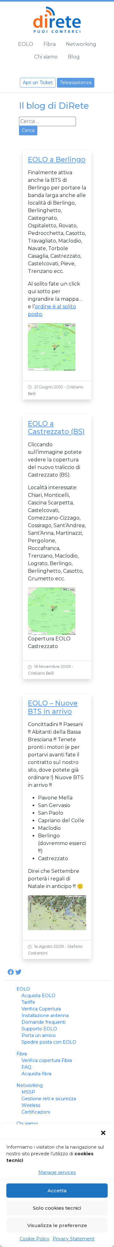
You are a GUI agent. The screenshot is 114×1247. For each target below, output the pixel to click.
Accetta (57, 1191)
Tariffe (28, 1002)
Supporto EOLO (39, 1029)
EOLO (25, 44)
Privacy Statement (73, 1239)
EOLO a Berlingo (57, 159)
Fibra (49, 44)
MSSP (28, 1092)
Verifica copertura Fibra (47, 1060)
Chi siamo (46, 57)
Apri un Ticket (38, 82)
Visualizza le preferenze (57, 1225)
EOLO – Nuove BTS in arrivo (53, 707)
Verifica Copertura (41, 1009)
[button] (104, 1133)
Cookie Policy (34, 1239)
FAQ (26, 1067)
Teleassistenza (76, 82)
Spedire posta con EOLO (49, 1042)
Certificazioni (36, 1112)
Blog (74, 57)
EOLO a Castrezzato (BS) (56, 427)
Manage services (57, 1172)
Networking (81, 44)
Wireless (31, 1105)
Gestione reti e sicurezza (49, 1099)
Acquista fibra (36, 1074)
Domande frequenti (44, 1022)
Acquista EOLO (38, 995)
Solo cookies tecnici (57, 1208)
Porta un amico (39, 1035)
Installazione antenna (45, 1015)
